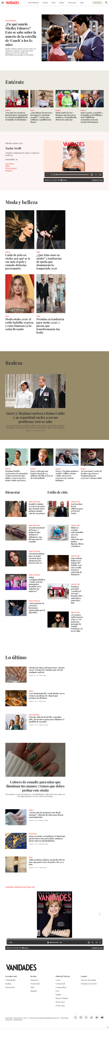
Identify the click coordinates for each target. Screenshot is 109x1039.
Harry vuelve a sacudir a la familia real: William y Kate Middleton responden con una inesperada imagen (92, 117)
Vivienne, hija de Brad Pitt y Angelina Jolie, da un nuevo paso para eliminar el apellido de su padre (46, 719)
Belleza (61, 3)
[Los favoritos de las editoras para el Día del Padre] (58, 509)
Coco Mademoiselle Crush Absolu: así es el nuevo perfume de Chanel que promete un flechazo (47, 695)
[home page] (12, 2)
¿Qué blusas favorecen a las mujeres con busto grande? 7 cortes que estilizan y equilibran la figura (41, 117)
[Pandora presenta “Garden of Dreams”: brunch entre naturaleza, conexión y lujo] (58, 591)
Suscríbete (97, 3)
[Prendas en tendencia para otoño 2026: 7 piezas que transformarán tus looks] (50, 293)
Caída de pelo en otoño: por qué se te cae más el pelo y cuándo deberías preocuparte (17, 261)
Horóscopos (72, 3)
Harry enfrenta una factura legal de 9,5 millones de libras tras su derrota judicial (41, 474)
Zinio (7, 166)
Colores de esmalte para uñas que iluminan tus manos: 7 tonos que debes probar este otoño (35, 786)
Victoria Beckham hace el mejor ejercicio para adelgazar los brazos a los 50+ (36, 558)
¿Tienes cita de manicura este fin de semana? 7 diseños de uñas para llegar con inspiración (46, 814)
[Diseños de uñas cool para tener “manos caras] (16, 675)
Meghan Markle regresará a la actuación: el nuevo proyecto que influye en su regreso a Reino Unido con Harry (16, 476)
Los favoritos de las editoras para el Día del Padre (77, 509)
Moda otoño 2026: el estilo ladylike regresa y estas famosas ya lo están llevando (19, 324)
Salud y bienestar (34, 502)
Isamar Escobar (40, 430)
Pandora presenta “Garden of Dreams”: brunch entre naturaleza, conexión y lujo (77, 594)
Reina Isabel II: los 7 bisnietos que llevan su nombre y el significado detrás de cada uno (66, 116)
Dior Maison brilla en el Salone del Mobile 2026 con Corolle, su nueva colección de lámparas (76, 566)
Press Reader (11, 168)
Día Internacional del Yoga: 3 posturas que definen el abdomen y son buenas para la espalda (37, 534)
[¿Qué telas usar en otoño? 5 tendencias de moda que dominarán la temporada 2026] (50, 229)
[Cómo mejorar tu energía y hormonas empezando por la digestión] (16, 608)
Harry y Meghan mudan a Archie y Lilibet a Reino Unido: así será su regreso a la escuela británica (67, 476)
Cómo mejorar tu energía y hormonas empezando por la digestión (37, 608)
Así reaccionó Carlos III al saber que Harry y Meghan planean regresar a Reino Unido (91, 474)
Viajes (82, 3)
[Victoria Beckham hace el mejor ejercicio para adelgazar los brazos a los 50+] (16, 558)
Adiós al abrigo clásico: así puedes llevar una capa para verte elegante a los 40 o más (47, 862)
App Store (9, 163)
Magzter (9, 170)
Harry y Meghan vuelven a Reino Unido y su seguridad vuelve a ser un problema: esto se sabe (35, 417)
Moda (53, 3)
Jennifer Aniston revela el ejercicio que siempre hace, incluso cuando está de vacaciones (37, 509)
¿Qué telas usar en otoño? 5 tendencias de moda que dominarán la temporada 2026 (49, 261)
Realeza (45, 3)
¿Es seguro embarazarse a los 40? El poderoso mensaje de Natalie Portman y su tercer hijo (77, 623)
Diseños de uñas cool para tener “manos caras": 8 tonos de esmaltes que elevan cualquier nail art (47, 670)
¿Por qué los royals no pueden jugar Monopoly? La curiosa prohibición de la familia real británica (16, 116)
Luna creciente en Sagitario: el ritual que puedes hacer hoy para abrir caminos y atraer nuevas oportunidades (47, 838)
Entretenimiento (33, 3)
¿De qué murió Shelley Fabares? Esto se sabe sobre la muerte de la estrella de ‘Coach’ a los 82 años (20, 34)
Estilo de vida (75, 502)
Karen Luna (42, 675)
